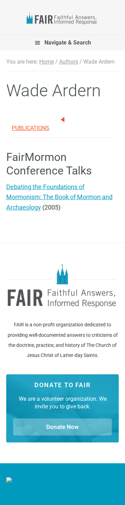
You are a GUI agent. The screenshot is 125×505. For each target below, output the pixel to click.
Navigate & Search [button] (67, 42)
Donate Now (62, 426)
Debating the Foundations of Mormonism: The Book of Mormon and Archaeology (59, 197)
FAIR (62, 19)
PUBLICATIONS (30, 128)
